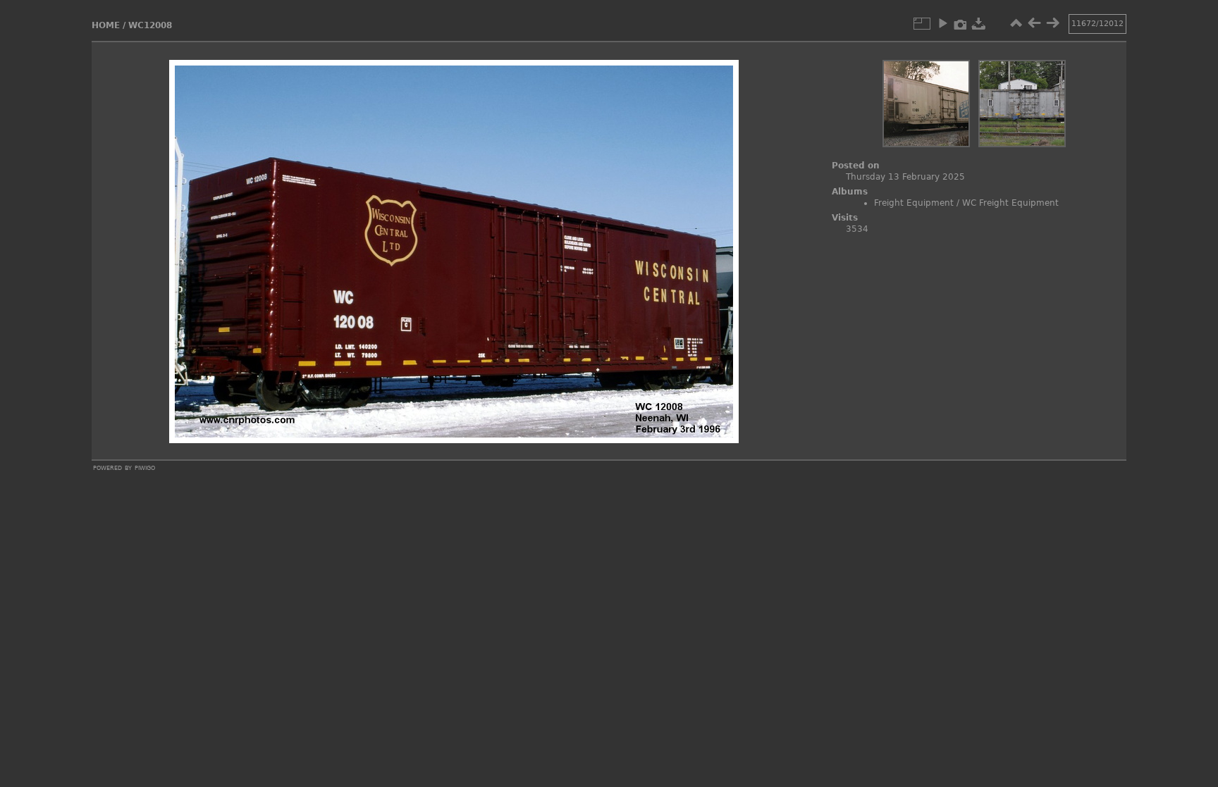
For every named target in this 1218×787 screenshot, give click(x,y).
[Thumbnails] (1016, 23)
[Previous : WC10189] (1034, 23)
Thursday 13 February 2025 (905, 177)
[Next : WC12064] (1052, 23)
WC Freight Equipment (1010, 203)
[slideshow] (942, 23)
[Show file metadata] (961, 23)
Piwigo (145, 467)
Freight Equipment (914, 203)
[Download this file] (979, 23)
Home (106, 25)
